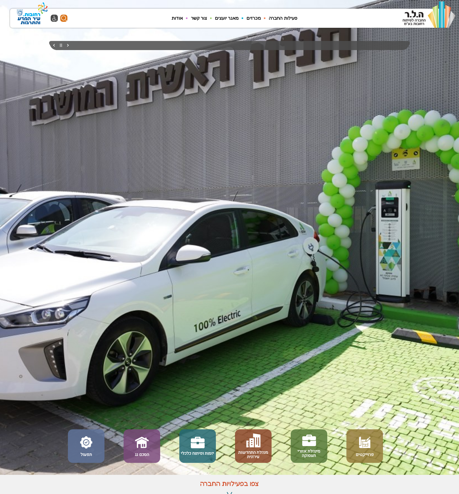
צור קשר (199, 18)
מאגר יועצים (227, 18)
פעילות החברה (283, 18)
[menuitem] (283, 18)
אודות (177, 18)
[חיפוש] (63, 18)
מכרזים (254, 18)
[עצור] (61, 45)
